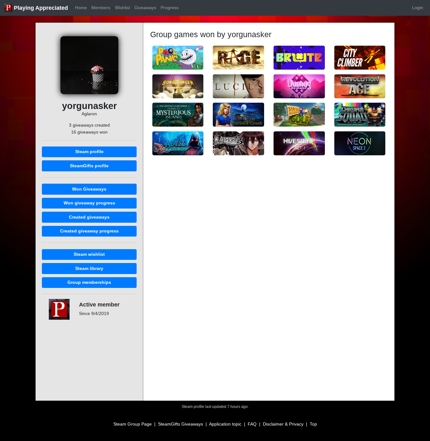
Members (100, 7)
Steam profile (89, 151)
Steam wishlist (89, 254)
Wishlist (122, 7)
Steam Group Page (132, 424)
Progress (169, 7)
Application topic (225, 424)
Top (313, 424)
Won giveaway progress (89, 202)
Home (81, 7)
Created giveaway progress (89, 230)
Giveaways (145, 7)
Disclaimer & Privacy (283, 424)
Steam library (89, 268)
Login (417, 7)
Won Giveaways (89, 189)
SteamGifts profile (89, 165)
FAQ (252, 424)
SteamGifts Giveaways (180, 424)
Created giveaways (89, 217)
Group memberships (89, 282)
